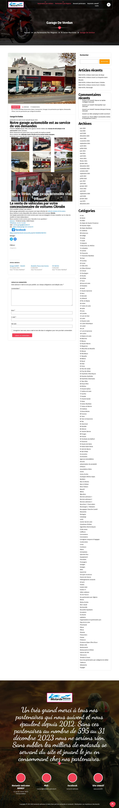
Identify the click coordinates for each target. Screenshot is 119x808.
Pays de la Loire (85, 622)
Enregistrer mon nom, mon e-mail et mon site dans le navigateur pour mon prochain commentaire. (42, 330)
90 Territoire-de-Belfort (87, 439)
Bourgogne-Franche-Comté (89, 509)
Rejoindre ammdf (93, 3)
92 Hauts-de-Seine (86, 444)
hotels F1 (83, 589)
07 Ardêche (83, 230)
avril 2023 (83, 183)
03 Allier (82, 220)
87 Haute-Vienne (85, 431)
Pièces (13, 111)
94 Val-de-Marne (85, 449)
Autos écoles (84, 474)
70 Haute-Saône (85, 389)
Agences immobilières (87, 459)
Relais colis (83, 645)
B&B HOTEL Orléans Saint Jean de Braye (91, 75)
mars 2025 (83, 138)
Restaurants (84, 647)
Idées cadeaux (84, 592)
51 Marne (83, 341)
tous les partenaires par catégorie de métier (28, 111)
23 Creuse (83, 271)
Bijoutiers (83, 494)
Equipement (84, 557)
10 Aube (82, 238)
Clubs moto (83, 529)
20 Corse (82, 263)
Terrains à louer (85, 657)
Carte (97, 6)
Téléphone (13, 223)
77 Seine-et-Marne (86, 406)
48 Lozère (83, 333)
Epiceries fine (84, 554)
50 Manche (83, 338)
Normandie (67, 109)
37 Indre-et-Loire (85, 306)
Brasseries (83, 512)
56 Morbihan (84, 353)
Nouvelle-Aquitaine (86, 610)
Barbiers (82, 479)
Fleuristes (83, 559)
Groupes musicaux (86, 574)
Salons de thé (84, 652)
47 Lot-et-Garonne (86, 331)
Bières (82, 492)
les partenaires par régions (45, 32)
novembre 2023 (85, 168)
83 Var (82, 421)
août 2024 (83, 146)
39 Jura (82, 311)
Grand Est (83, 572)
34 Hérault (83, 298)
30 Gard (82, 288)
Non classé (83, 605)
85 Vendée (83, 426)
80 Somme (83, 414)
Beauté (82, 489)
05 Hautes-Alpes (85, 225)
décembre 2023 (84, 166)
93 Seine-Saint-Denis (86, 446)
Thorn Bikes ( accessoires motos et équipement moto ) (96, 117)
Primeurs (83, 640)
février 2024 (83, 161)
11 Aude (82, 240)
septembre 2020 (85, 193)
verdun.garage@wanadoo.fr (21, 225)
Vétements (83, 665)
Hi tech (82, 582)
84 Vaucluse (84, 424)
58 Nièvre (83, 359)
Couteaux (83, 547)
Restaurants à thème (87, 650)
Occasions (83, 612)
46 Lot (82, 328)
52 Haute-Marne (85, 343)
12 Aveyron (83, 243)
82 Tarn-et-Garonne (86, 419)
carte (81, 519)
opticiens (83, 617)
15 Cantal (83, 251)
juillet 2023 (83, 178)
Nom (13, 310)
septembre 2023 (85, 173)
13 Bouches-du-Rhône (87, 246)
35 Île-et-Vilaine (85, 301)
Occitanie (83, 615)
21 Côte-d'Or (84, 266)
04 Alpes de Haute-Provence (89, 223)
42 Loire (82, 318)
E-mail (13, 317)
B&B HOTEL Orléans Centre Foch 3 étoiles (92, 85)
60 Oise (82, 364)
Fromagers (83, 562)
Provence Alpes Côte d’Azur (89, 642)
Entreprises (83, 552)
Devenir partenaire (79, 3)
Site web (13, 324)
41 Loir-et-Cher (84, 316)
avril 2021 (83, 191)
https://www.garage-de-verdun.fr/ (23, 227)
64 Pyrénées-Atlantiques (88, 374)
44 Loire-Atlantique (86, 323)
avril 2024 (83, 156)
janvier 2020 (83, 198)
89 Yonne (83, 436)
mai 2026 (82, 131)
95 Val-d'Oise (84, 451)
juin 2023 (82, 181)
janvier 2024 (83, 163)
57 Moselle (83, 356)
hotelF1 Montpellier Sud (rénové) (93, 105)
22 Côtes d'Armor (85, 268)
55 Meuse (83, 351)
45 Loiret (83, 326)
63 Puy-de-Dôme (85, 371)
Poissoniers (83, 635)
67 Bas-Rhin (84, 381)
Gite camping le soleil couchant (100, 114)
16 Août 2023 (15, 107)
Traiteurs (83, 662)
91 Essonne (83, 441)
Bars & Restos (84, 482)
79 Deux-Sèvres (85, 411)
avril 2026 (83, 133)
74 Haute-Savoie (85, 399)
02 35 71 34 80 (21, 223)
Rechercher (84, 55)
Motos (82, 600)
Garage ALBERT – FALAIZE (17, 266)
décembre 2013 (84, 203)
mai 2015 (82, 201)
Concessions (38, 109)
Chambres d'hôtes (86, 524)
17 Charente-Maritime (87, 256)
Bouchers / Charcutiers (87, 504)
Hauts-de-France (85, 577)
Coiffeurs (83, 532)
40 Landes (83, 313)
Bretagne (83, 514)
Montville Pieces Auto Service (40, 266)
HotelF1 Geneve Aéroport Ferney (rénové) (96, 110)
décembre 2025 (84, 136)
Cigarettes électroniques (88, 527)
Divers (82, 549)
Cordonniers (84, 542)
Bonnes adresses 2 (86, 499)
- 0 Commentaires (35, 107)
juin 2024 (83, 151)
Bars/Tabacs (84, 487)
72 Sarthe (83, 394)
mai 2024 (83, 153)
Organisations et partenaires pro (90, 620)
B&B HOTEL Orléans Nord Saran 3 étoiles (92, 82)
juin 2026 (83, 128)
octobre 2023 (84, 171)
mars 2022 (83, 188)
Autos (33, 109)
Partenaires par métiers (45, 3)
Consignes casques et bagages (90, 539)
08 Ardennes (84, 233)
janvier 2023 (83, 186)
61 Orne (82, 366)
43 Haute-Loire (85, 321)
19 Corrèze (83, 261)
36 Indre (82, 303)
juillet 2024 (83, 148)
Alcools (82, 461)
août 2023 (83, 176)
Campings (83, 517)
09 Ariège (83, 235)
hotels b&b (83, 587)
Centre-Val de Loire (86, 522)
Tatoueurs (83, 655)
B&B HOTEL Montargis (86, 87)
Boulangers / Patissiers (87, 507)
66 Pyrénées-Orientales (87, 379)
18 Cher (82, 258)
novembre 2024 (85, 141)
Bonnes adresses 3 (86, 502)
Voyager (82, 667)
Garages (45, 109)
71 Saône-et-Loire (85, 391)
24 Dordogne (84, 273)
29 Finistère (83, 286)
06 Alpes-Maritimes (86, 228)
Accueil (27, 32)
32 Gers (82, 293)
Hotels (82, 584)
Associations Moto (86, 469)
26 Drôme (83, 278)
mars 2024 (83, 158)
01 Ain (82, 215)
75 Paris (82, 401)
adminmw (26, 107)
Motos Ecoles (84, 602)
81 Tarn (82, 416)
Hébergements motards (87, 579)
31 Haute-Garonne (86, 291)
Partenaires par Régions (63, 3)
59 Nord (82, 361)
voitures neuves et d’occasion (56, 211)
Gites (81, 569)
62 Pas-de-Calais (85, 369)
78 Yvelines (83, 409)
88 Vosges (83, 434)
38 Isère (82, 308)
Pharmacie (83, 625)
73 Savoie (83, 396)
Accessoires (27, 109)
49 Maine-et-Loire (85, 336)
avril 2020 (83, 196)
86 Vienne (83, 429)
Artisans (82, 466)
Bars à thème (84, 484)
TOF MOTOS (55, 266)
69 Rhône (83, 386)
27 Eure (82, 281)
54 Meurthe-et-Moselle (87, 348)
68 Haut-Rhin (84, 384)
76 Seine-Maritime (68, 32)
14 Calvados (84, 248)
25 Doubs (83, 276)
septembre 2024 (85, 143)
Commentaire (15, 288)
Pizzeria (82, 632)
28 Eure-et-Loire (85, 283)
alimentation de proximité (88, 464)
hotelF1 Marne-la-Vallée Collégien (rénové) (94, 101)
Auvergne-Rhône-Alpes (87, 477)
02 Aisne (82, 218)
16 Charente (84, 253)
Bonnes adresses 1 (86, 497)
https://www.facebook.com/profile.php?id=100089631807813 (28, 233)
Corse (81, 544)
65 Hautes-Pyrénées (86, 376)
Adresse (12, 221)
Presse (82, 637)
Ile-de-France (84, 595)
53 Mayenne (84, 346)
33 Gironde (83, 296)
